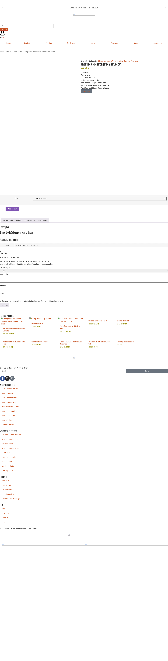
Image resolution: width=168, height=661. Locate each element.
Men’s (93, 43)
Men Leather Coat (9, 393)
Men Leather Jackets (10, 389)
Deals (8, 43)
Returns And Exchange (11, 499)
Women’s (114, 43)
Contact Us (6, 485)
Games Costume (8, 425)
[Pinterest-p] (12, 378)
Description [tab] (8, 220)
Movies (49, 43)
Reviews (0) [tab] (42, 220)
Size (16, 198)
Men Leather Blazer (9, 398)
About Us (5, 481)
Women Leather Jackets (14, 52)
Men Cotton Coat (8, 416)
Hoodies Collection (9, 457)
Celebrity (27, 43)
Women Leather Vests (10, 448)
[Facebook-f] (2, 378)
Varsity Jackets (8, 466)
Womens (134, 61)
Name (3, 286)
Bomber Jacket (8, 462)
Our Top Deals (7, 471)
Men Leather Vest (9, 402)
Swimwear (6, 453)
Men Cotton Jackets (9, 411)
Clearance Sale (104, 61)
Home (2, 52)
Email (3, 293)
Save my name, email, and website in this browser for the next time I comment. (32, 301)
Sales (136, 43)
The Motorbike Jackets (11, 407)
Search (4, 29)
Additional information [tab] (25, 220)
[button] (2, 7)
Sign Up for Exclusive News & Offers (14, 368)
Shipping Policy (8, 494)
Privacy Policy (7, 490)
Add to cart (12, 209)
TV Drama (71, 43)
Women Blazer (7, 444)
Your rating (5, 268)
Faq (3, 509)
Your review (5, 274)
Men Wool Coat (8, 420)
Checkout (5, 518)
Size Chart (6, 513)
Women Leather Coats (10, 439)
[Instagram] (7, 378)
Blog (3, 522)
